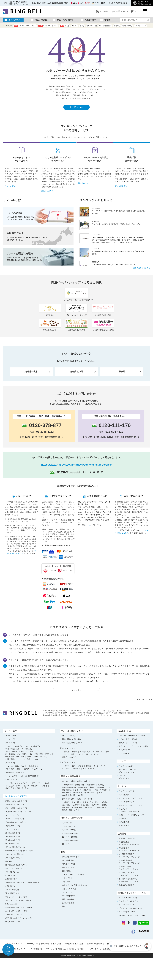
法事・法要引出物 (69, 787)
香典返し (101, 785)
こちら (87, 525)
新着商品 (117, 26)
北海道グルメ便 (92, 26)
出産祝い (104, 802)
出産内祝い (91, 785)
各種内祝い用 (76, 371)
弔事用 (122, 371)
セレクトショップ (140, 26)
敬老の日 (74, 26)
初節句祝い (66, 805)
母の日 (72, 795)
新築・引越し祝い (91, 802)
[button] (146, 946)
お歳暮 (64, 795)
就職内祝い (77, 792)
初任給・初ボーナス (69, 810)
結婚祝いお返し (127, 26)
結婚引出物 (79, 785)
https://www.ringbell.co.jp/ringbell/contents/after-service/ (76, 464)
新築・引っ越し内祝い (83, 790)
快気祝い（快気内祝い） (99, 787)
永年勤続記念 (89, 807)
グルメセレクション (67, 748)
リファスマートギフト (48, 26)
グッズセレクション (67, 762)
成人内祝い (66, 792)
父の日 (80, 795)
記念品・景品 (77, 807)
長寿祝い (95, 805)
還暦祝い (105, 805)
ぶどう (82, 26)
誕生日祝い (78, 802)
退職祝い (65, 807)
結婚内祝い (68, 785)
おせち (65, 26)
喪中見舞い (82, 787)
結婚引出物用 (31, 371)
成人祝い (86, 805)
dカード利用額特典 (105, 26)
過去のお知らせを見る (141, 268)
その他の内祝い (90, 792)
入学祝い (76, 805)
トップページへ (76, 107)
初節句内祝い (67, 790)
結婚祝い (67, 802)
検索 (147, 20)
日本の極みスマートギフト (25, 26)
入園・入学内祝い (101, 790)
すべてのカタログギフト (16, 796)
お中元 (101, 792)
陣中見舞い (101, 807)
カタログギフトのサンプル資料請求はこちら (76, 486)
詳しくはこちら (11, 186)
